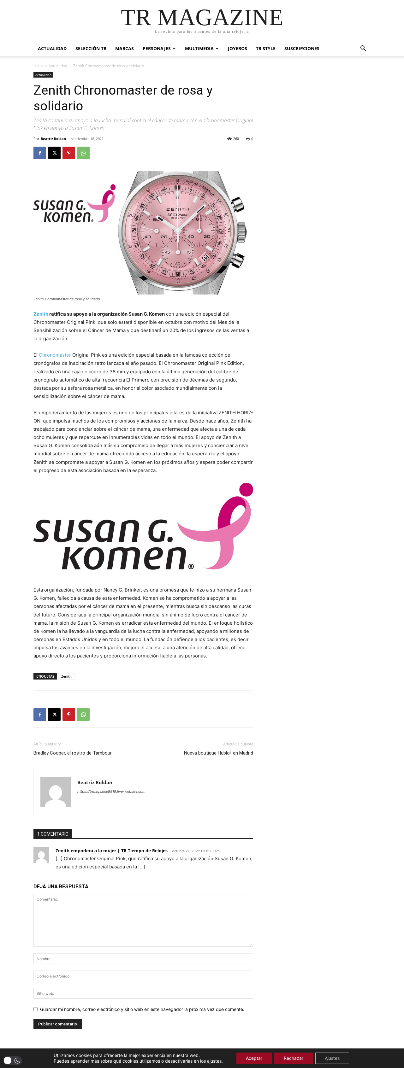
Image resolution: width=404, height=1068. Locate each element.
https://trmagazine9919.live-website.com (111, 791)
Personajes (157, 48)
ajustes (214, 1061)
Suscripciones (301, 48)
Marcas (124, 48)
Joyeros (237, 48)
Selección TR (90, 48)
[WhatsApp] (83, 153)
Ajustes (332, 1058)
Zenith (40, 314)
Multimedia (199, 48)
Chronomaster (55, 355)
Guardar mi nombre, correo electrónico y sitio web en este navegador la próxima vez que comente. (142, 1009)
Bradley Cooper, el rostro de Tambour (72, 753)
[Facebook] (39, 153)
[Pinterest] (68, 153)
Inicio (38, 65)
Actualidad (52, 48)
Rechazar (293, 1058)
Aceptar (254, 1058)
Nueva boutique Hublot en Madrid (218, 753)
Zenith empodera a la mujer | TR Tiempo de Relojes (112, 851)
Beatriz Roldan (53, 138)
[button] (363, 49)
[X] (54, 153)
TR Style (266, 48)
